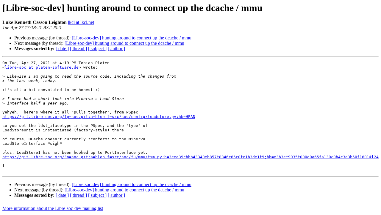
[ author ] (116, 48)
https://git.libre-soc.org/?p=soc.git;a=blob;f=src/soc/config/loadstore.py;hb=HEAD (98, 116)
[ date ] (62, 48)
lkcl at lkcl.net (81, 22)
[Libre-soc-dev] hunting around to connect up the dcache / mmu (131, 37)
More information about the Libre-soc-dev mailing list (52, 208)
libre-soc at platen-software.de (42, 67)
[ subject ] (97, 48)
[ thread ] (78, 48)
